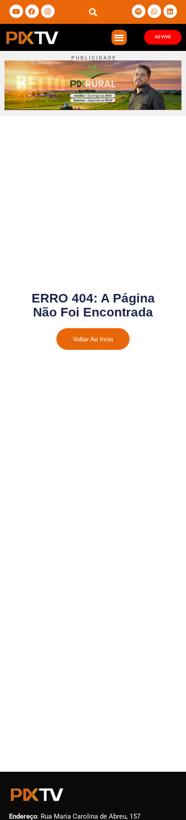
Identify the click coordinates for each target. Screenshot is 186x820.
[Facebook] (32, 11)
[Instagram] (48, 11)
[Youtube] (16, 11)
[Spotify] (138, 11)
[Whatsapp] (154, 11)
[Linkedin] (170, 11)
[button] (93, 12)
